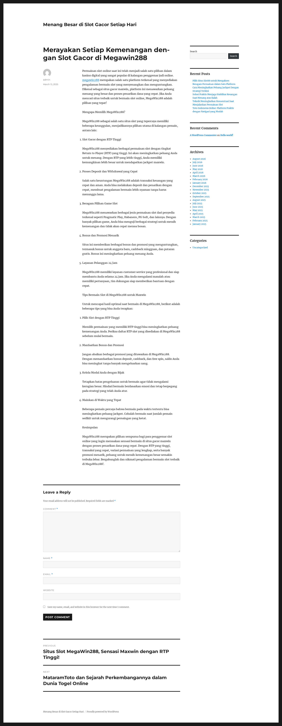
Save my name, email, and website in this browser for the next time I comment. (88, 607)
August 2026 (199, 159)
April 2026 (198, 172)
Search (193, 51)
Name (48, 558)
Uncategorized (200, 247)
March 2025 (199, 217)
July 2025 (197, 203)
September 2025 (201, 196)
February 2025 (200, 220)
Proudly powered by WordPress (103, 711)
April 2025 (198, 213)
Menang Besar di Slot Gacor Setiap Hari (89, 24)
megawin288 (90, 80)
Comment (50, 509)
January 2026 (199, 183)
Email (48, 574)
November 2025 (201, 189)
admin (46, 79)
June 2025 (198, 207)
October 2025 (199, 193)
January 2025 (199, 224)
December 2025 (201, 186)
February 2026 (200, 179)
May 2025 (198, 210)
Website (48, 590)
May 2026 (198, 169)
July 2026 (197, 162)
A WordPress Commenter (203, 135)
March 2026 (199, 176)
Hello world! (226, 135)
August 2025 (199, 200)
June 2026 (198, 165)
